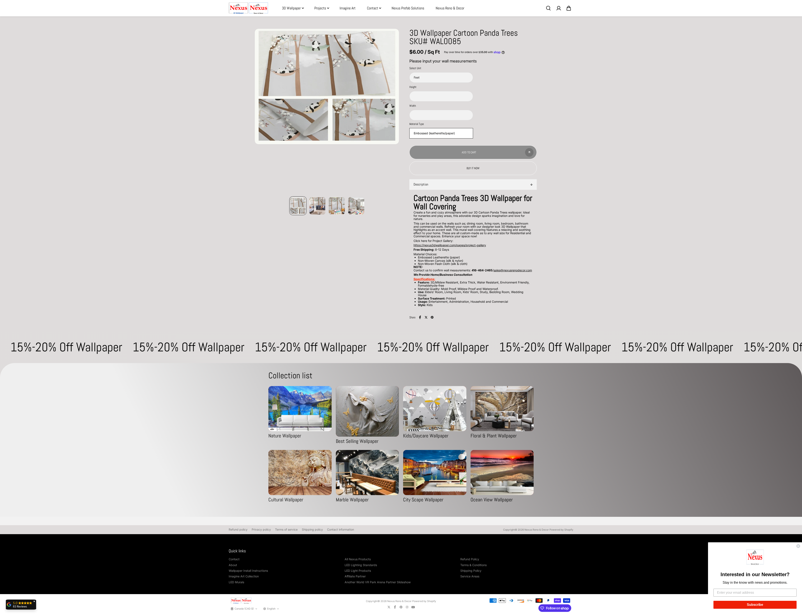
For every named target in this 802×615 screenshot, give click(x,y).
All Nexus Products (358, 559)
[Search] (548, 8)
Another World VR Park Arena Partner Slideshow (378, 582)
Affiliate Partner (355, 576)
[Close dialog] (798, 546)
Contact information (340, 529)
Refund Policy (469, 559)
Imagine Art (347, 8)
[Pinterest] (432, 317)
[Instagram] (407, 607)
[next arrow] (391, 113)
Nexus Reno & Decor (450, 8)
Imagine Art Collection (244, 576)
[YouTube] (413, 607)
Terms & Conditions (473, 565)
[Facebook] (420, 317)
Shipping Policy (470, 570)
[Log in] (558, 8)
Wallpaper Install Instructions (248, 570)
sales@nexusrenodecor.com (513, 270)
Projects (320, 8)
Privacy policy (261, 529)
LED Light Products (358, 570)
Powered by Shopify (561, 529)
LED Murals (236, 582)
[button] (755, 558)
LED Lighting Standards (361, 565)
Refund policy (238, 529)
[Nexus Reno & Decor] (248, 8)
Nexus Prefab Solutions (408, 8)
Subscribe (755, 604)
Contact (372, 8)
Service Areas (469, 576)
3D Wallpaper (291, 8)
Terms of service (286, 529)
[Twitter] (426, 317)
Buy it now (473, 168)
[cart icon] (568, 8)
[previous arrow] (263, 113)
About (233, 565)
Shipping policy (312, 529)
